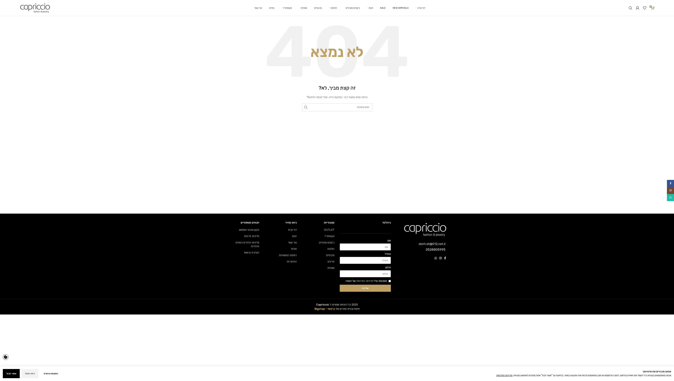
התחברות (292, 261)
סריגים (331, 261)
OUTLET (329, 229)
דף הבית (292, 229)
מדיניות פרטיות (251, 236)
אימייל (388, 254)
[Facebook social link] (445, 258)
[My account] (637, 7)
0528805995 (435, 250)
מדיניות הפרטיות (364, 281)
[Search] (630, 7)
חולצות (330, 248)
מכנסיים (330, 255)
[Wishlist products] (644, 7)
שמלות (330, 268)
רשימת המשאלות (288, 255)
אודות (294, 248)
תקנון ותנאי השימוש (249, 229)
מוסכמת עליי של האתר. (366, 281)
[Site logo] (35, 7)
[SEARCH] (306, 107)
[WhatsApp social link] (435, 258)
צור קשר (292, 242)
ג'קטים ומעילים (326, 242)
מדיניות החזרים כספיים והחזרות (247, 244)
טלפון (388, 267)
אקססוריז (329, 236)
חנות (294, 236)
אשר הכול (11, 373)
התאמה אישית (51, 373)
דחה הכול (30, 373)
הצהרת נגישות (251, 252)
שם (389, 240)
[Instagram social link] (440, 258)
